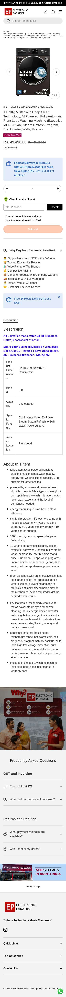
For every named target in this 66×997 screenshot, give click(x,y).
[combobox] (33, 21)
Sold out (33, 229)
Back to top (33, 886)
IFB (5, 106)
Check (55, 207)
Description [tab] (10, 320)
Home (6, 31)
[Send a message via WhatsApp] (60, 991)
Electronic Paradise (20, 988)
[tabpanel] (33, 499)
